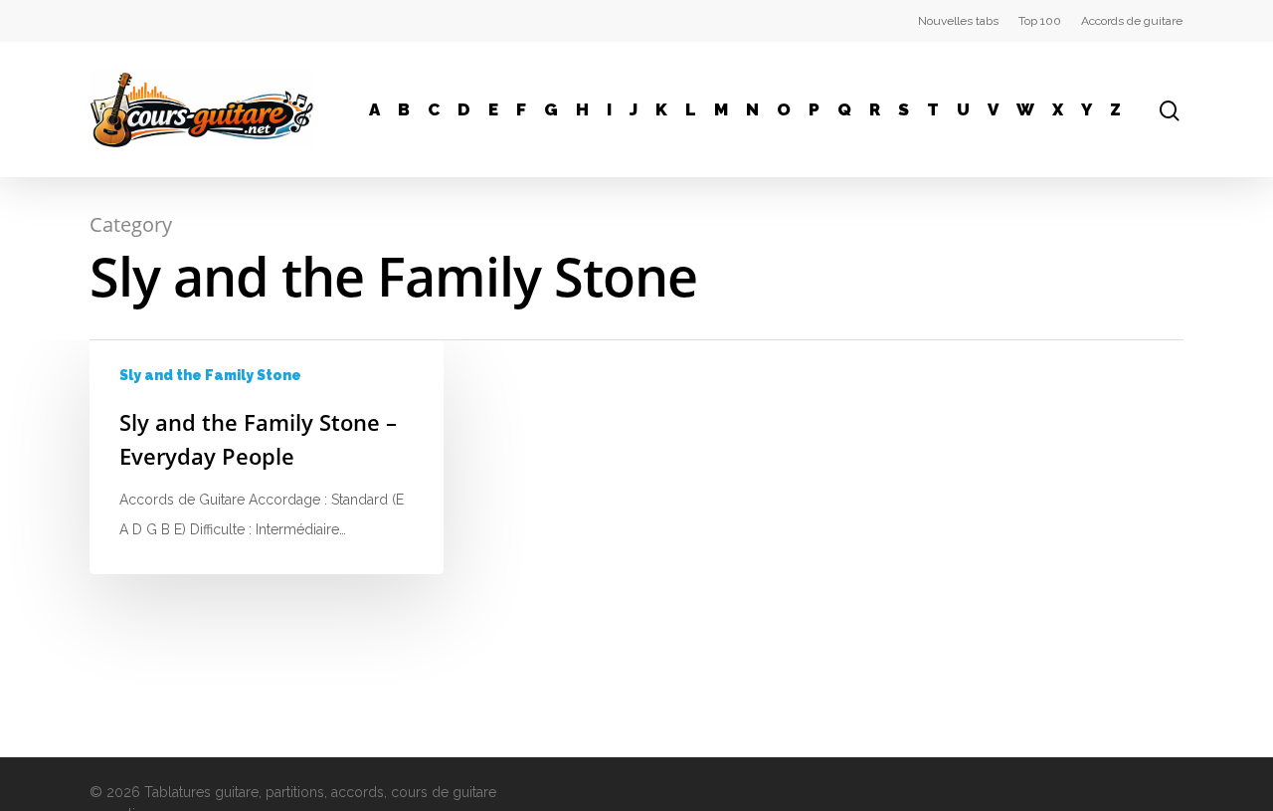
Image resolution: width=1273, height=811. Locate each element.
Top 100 (1039, 21)
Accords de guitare (1131, 21)
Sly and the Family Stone (210, 375)
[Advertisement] (1033, 464)
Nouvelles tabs (958, 21)
